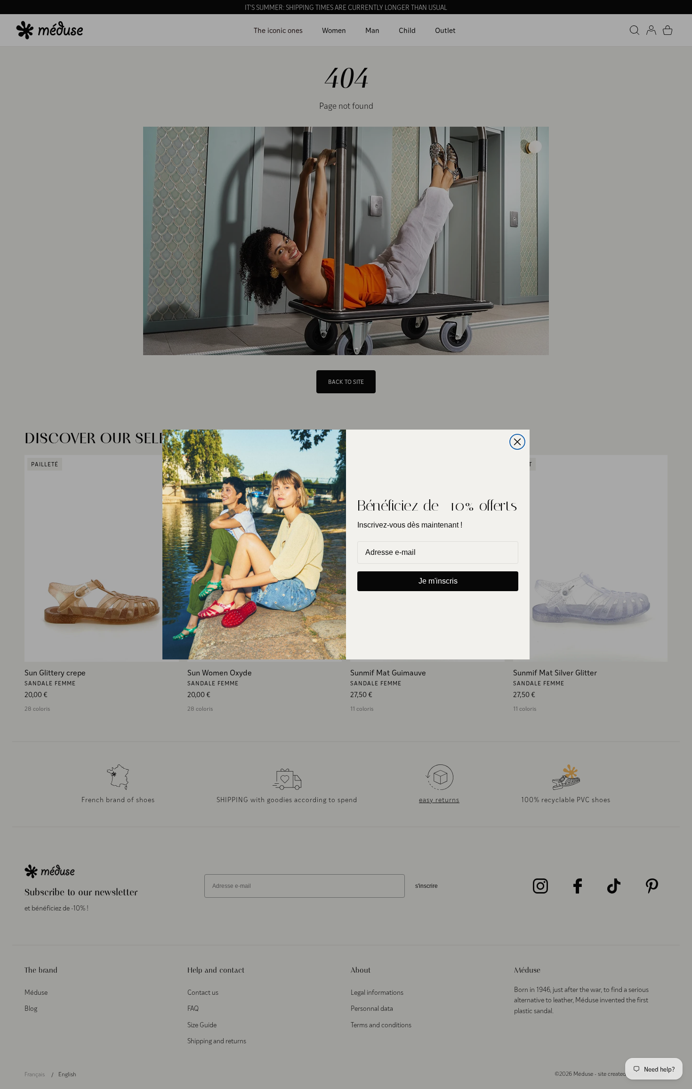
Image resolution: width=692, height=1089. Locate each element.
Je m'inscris (438, 581)
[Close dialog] (517, 441)
